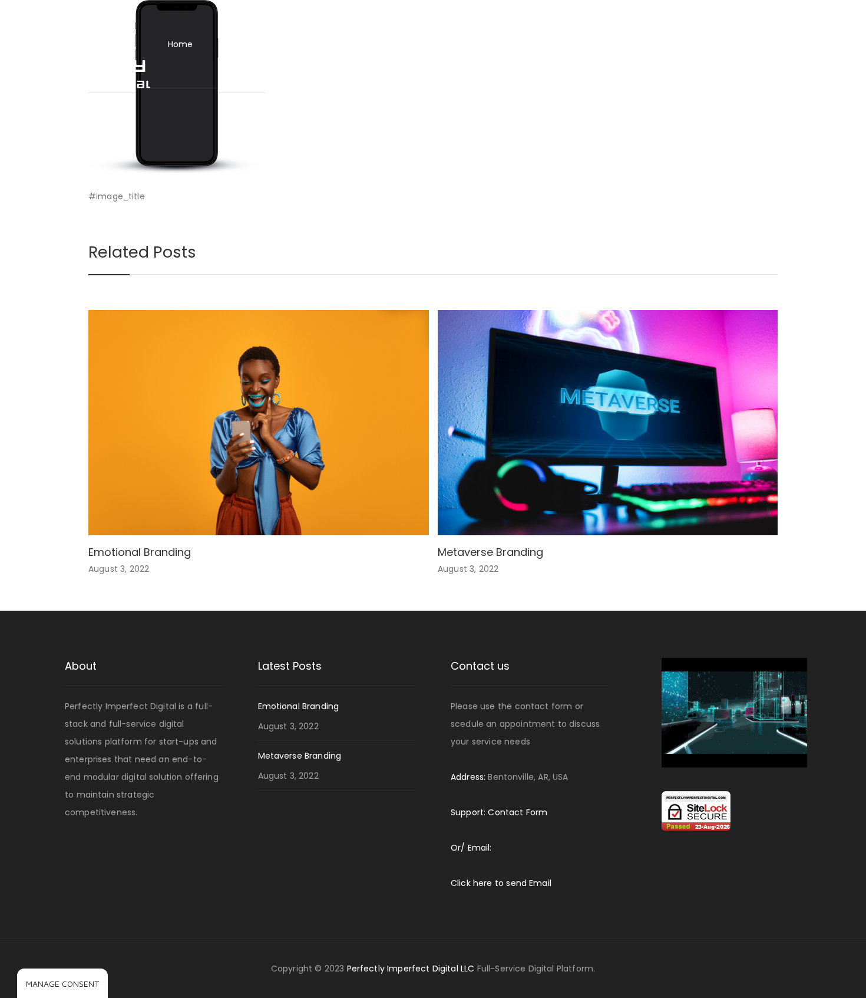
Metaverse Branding (490, 552)
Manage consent (62, 984)
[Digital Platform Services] (84, 43)
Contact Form (517, 812)
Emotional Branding (139, 552)
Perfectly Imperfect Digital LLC (412, 968)
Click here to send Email (501, 883)
